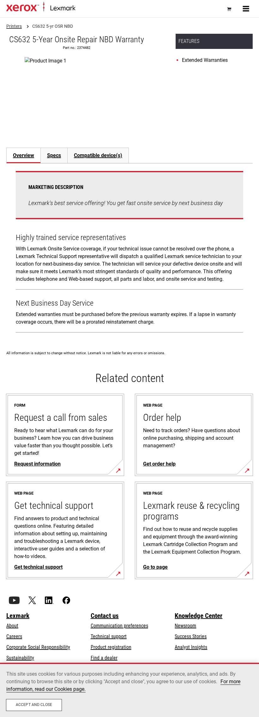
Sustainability (20, 658)
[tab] (23, 155)
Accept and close (34, 704)
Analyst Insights (191, 647)
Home (80, 8)
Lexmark (17, 616)
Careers (14, 636)
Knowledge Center (198, 616)
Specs (54, 155)
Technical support (109, 636)
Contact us (105, 616)
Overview (23, 155)
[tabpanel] (129, 253)
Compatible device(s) (98, 155)
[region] (129, 690)
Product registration (111, 647)
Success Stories (191, 636)
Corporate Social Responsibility (38, 647)
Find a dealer (104, 658)
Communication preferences (119, 626)
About (12, 626)
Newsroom (185, 626)
